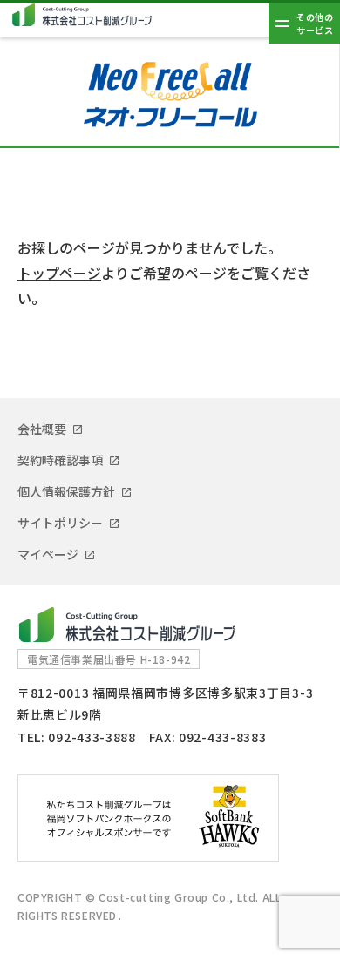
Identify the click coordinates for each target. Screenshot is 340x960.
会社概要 (41, 428)
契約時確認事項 (60, 460)
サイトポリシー (60, 522)
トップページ (59, 272)
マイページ (47, 554)
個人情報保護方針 (66, 491)
